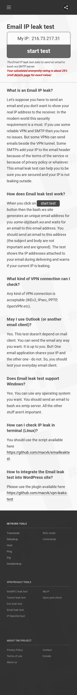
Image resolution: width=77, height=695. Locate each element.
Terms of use (14, 656)
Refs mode (49, 533)
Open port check (52, 597)
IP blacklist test (16, 616)
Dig (9, 557)
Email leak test (15, 609)
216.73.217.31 (46, 38)
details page (22, 75)
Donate (47, 656)
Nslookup (12, 539)
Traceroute (13, 533)
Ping (9, 551)
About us (12, 662)
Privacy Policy (15, 649)
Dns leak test (14, 603)
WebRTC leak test (17, 591)
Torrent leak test (16, 597)
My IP (46, 591)
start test (48, 203)
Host (9, 545)
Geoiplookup (14, 563)
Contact (47, 649)
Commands (49, 539)
